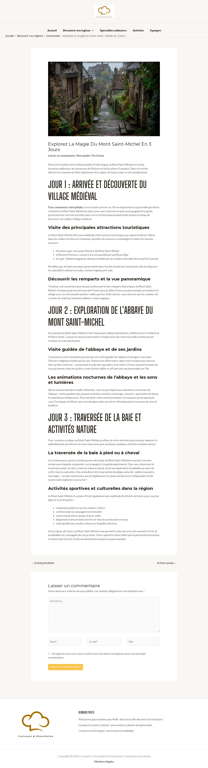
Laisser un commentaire (61, 155)
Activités (138, 30)
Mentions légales (104, 761)
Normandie (83, 155)
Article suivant (167, 562)
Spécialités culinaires (113, 30)
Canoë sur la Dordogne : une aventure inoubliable (106, 730)
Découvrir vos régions (76, 30)
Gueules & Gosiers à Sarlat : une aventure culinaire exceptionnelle (115, 725)
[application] (92, 30)
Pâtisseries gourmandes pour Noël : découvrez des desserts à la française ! (121, 719)
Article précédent (42, 562)
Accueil (52, 30)
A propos (155, 30)
